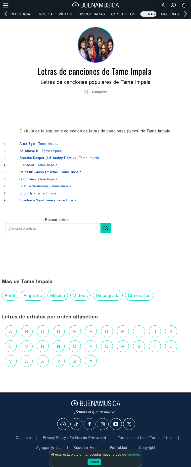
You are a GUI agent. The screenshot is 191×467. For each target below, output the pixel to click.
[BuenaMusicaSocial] (63, 424)
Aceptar (94, 462)
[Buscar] (105, 228)
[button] (95, 92)
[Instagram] (103, 424)
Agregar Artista (49, 447)
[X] (129, 424)
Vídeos (65, 14)
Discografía (108, 295)
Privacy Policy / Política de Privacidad (74, 437)
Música (46, 14)
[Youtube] (116, 424)
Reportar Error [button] (85, 447)
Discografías (91, 14)
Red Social (21, 14)
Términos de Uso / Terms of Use (145, 437)
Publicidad (118, 447)
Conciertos (123, 14)
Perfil (10, 295)
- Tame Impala (38, 143)
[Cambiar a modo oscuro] (184, 5)
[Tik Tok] (77, 424)
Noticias (170, 14)
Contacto (23, 437)
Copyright (147, 447)
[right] (185, 14)
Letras (148, 14)
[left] (6, 14)
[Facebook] (90, 424)
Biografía (33, 295)
